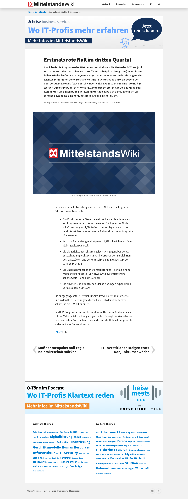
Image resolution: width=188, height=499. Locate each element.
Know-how (121, 450)
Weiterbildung (38, 471)
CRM (34, 437)
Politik (133, 458)
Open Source (53, 462)
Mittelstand (115, 454)
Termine (142, 464)
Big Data (64, 432)
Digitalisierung (61, 436)
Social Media (83, 462)
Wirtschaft (142, 468)
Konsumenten (84, 454)
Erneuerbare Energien (106, 441)
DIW (58, 332)
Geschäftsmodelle (47, 447)
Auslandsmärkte (139, 432)
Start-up (47, 467)
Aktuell (106, 4)
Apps (97, 433)
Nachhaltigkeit (78, 458)
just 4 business (35, 490)
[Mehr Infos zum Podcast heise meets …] (94, 398)
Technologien (64, 467)
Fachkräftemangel (143, 441)
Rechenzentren (68, 462)
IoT (57, 453)
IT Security (69, 453)
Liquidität (38, 458)
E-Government (40, 442)
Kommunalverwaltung (139, 450)
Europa (122, 441)
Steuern (55, 467)
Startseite (32, 12)
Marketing (65, 458)
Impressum (62, 490)
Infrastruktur (44, 453)
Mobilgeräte (129, 454)
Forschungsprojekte (114, 445)
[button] (159, 4)
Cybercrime (43, 437)
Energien (52, 443)
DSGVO (77, 437)
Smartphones (103, 463)
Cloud (73, 432)
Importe (127, 445)
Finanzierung (79, 442)
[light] (151, 4)
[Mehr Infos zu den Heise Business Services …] (94, 32)
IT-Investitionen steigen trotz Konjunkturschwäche (125, 350)
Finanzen (100, 445)
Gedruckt (121, 4)
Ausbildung (125, 433)
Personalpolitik (119, 458)
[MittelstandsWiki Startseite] (50, 4)
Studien (131, 463)
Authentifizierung (53, 432)
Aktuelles (43, 12)
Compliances (83, 432)
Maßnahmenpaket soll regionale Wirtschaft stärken (62, 350)
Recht (142, 458)
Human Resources (76, 447)
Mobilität (141, 454)
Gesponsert (138, 4)
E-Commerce (86, 437)
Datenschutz (116, 437)
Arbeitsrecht (39, 432)
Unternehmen (106, 468)
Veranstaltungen (125, 468)
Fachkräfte (62, 442)
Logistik (55, 458)
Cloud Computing (103, 437)
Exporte (131, 441)
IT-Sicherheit (105, 449)
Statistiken (118, 463)
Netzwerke (40, 462)
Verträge (76, 466)
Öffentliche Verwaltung (103, 473)
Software (38, 466)
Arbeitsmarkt (110, 432)
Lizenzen (48, 458)
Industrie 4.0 (137, 446)
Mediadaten (74, 490)
